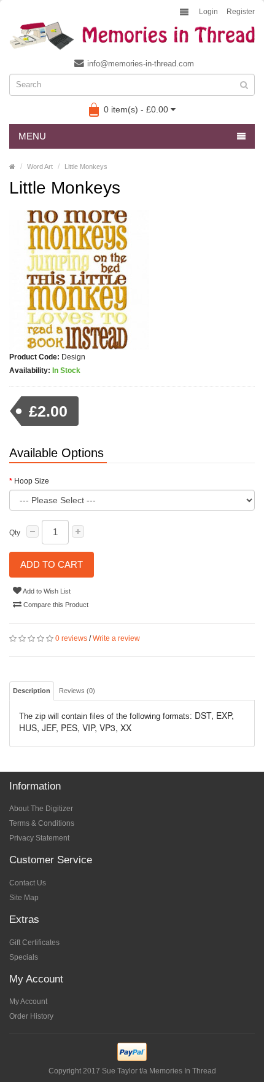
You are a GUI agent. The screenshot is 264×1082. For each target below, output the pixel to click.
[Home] (12, 166)
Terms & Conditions (41, 823)
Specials (23, 957)
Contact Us (27, 883)
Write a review (116, 638)
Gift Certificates (34, 942)
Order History (31, 1016)
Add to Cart (51, 564)
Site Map (24, 897)
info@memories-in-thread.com (140, 63)
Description (31, 690)
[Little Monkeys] (132, 280)
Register (241, 11)
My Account (28, 1001)
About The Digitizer (41, 808)
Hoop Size (31, 481)
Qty (14, 532)
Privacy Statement (39, 838)
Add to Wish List (46, 591)
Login (208, 11)
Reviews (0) (77, 690)
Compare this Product (54, 604)
